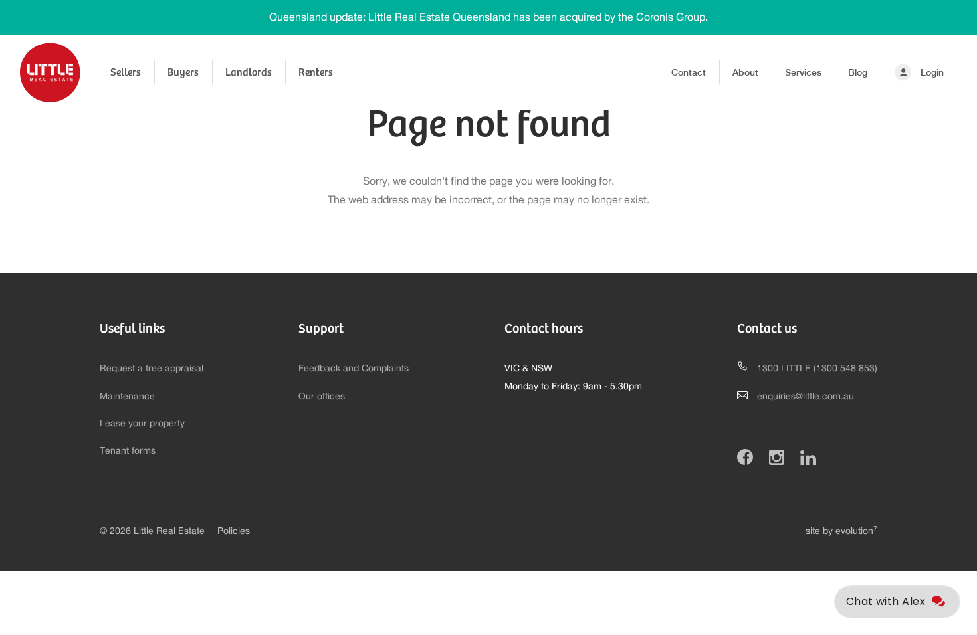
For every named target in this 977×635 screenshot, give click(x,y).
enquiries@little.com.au (805, 396)
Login (932, 72)
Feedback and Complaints (353, 368)
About (745, 72)
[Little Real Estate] (50, 72)
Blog (857, 72)
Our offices (321, 396)
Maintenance (127, 396)
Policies (233, 531)
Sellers (125, 72)
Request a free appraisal (151, 368)
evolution (856, 531)
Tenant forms (128, 451)
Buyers (183, 72)
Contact (688, 72)
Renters (315, 72)
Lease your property (142, 423)
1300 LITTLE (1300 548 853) (817, 368)
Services (803, 72)
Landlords (248, 72)
